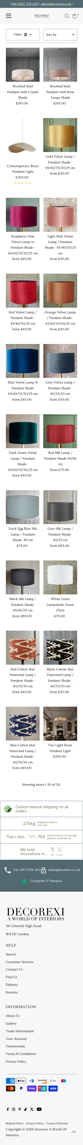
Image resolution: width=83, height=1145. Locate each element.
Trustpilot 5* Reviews (46, 881)
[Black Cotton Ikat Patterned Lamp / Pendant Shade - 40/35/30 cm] (60, 648)
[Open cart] (74, 16)
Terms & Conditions (21, 1054)
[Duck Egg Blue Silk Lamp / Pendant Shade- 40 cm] (23, 507)
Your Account (16, 1039)
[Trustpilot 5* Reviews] (24, 881)
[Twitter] (32, 1110)
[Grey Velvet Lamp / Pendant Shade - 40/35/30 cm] (60, 361)
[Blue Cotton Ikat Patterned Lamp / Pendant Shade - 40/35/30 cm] (23, 724)
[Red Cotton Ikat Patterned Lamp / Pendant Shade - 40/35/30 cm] (23, 648)
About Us (13, 1016)
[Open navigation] (8, 16)
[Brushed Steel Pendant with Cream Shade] (23, 65)
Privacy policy (35, 1123)
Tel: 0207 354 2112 (25, 4)
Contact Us (14, 969)
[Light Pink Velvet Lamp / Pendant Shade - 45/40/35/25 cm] (60, 215)
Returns (12, 992)
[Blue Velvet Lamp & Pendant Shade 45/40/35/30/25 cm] (23, 361)
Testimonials (15, 1046)
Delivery (12, 985)
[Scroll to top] (73, 1132)
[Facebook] (8, 1110)
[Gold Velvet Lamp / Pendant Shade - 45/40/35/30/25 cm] (60, 135)
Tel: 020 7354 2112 (27, 870)
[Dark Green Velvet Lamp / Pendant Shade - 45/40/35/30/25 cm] (23, 431)
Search (11, 954)
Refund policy (15, 1123)
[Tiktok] (25, 1110)
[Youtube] (39, 1110)
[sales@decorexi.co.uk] (43, 872)
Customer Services (19, 962)
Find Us (11, 977)
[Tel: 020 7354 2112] (7, 872)
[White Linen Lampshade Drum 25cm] (60, 577)
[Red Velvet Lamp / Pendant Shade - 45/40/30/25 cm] (23, 291)
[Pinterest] (19, 1110)
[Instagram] (13, 1110)
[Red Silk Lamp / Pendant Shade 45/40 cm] (60, 431)
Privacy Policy (16, 1062)
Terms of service (57, 1123)
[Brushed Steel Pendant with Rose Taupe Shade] (60, 65)
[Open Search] (67, 16)
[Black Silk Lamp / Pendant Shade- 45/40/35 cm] (23, 577)
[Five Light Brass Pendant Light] (60, 724)
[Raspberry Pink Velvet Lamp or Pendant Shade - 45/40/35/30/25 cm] (23, 215)
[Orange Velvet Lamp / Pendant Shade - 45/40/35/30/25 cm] (60, 291)
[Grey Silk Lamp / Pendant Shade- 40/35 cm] (60, 507)
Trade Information (20, 1031)
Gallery (11, 1023)
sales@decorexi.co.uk (56, 4)
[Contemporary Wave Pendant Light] (23, 140)
